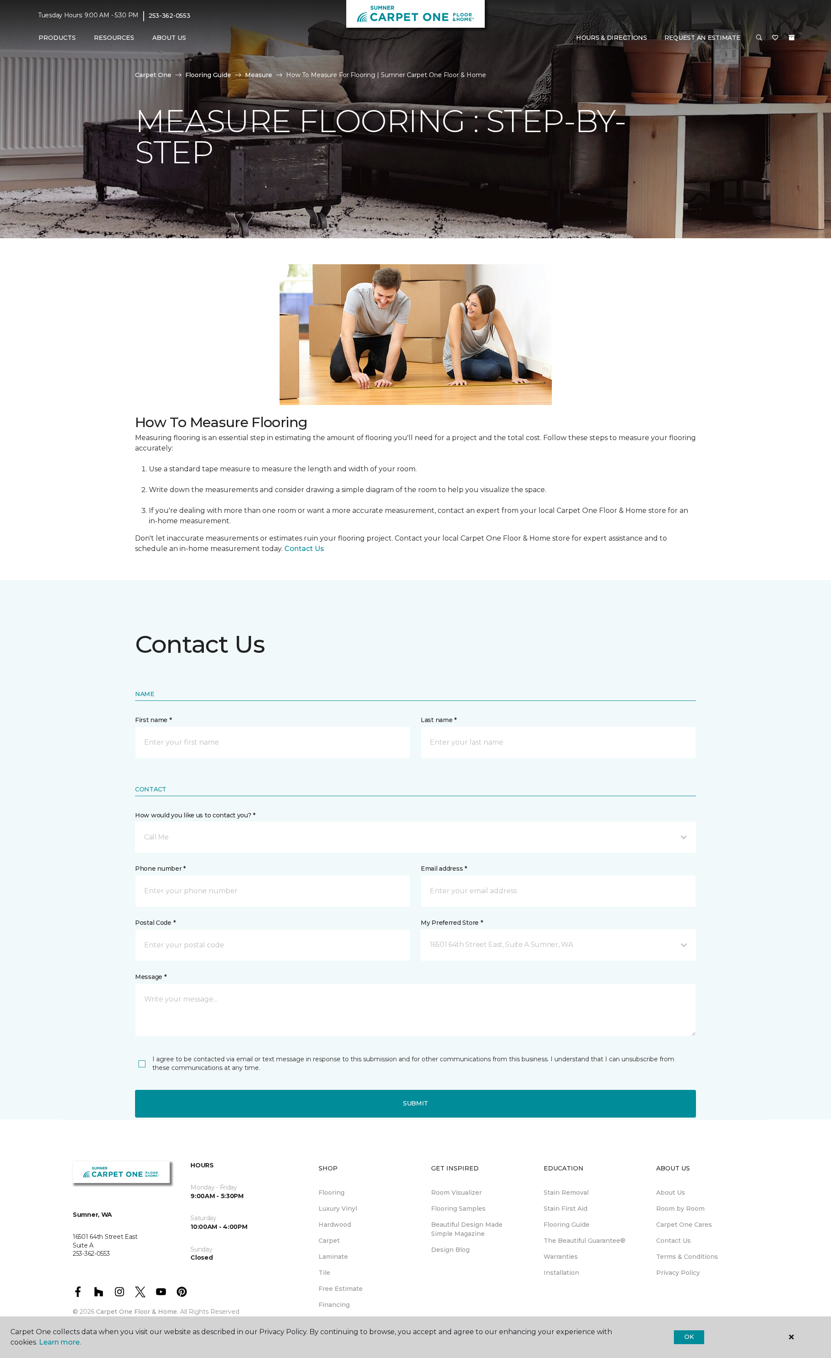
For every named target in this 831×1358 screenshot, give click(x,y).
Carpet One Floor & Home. (137, 1312)
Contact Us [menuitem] (673, 1241)
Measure (258, 75)
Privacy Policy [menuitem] (678, 1273)
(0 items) (792, 38)
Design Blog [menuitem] (450, 1250)
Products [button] (57, 38)
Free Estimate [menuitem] (341, 1289)
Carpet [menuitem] (329, 1241)
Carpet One (153, 75)
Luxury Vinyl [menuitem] (338, 1208)
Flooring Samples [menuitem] (458, 1208)
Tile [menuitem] (324, 1273)
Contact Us (304, 548)
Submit (415, 1103)
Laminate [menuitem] (333, 1257)
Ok (688, 1337)
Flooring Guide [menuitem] (566, 1224)
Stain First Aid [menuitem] (565, 1208)
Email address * (444, 868)
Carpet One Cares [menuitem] (684, 1224)
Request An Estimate (702, 38)
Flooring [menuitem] (332, 1192)
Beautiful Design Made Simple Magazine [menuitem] (466, 1229)
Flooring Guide (208, 75)
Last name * (439, 720)
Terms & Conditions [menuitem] (687, 1257)
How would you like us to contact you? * (195, 815)
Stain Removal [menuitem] (566, 1192)
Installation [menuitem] (561, 1273)
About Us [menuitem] (670, 1192)
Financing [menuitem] (334, 1305)
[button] (759, 38)
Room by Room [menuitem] (680, 1208)
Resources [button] (114, 38)
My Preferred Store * (452, 923)
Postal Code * (155, 923)
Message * (150, 977)
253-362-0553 (169, 15)
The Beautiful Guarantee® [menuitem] (584, 1241)
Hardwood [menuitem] (335, 1224)
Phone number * (160, 868)
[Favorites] (775, 38)
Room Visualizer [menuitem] (456, 1192)
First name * (153, 720)
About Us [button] (169, 38)
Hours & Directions (611, 38)
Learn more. (60, 1342)
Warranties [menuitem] (561, 1257)
